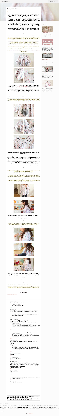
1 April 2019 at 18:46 (16, 301)
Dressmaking (14, 294)
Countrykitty (6, 1)
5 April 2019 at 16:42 (15, 357)
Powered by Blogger (30, 413)
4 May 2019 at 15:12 (14, 381)
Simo (10, 381)
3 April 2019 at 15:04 (15, 340)
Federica (13, 304)
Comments (2, 411)
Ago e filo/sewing (10, 294)
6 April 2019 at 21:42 (14, 370)
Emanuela (11, 319)
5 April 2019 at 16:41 (17, 345)
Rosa (10, 375)
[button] (7, 11)
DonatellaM (11, 301)
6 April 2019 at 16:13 (16, 361)
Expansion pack (30, 100)
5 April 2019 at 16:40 (17, 333)
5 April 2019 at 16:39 (17, 323)
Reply (11, 329)
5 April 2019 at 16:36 (17, 304)
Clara (10, 309)
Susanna (11, 340)
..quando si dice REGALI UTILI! (46, 59)
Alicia (11, 370)
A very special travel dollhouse (46, 32)
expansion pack (35, 89)
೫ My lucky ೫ (12, 361)
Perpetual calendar (44, 86)
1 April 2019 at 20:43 (14, 309)
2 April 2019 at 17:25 (15, 319)
